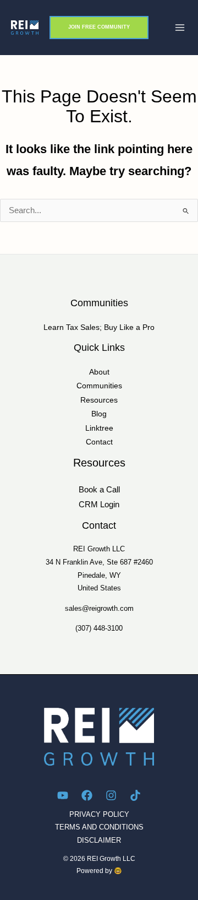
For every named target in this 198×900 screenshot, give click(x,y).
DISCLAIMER (99, 840)
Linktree (99, 428)
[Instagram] (111, 795)
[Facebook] (86, 795)
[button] (99, 27)
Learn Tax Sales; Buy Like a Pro (99, 327)
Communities (99, 386)
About (99, 372)
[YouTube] (62, 795)
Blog (99, 414)
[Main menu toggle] (179, 27)
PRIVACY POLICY (99, 814)
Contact (99, 442)
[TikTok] (135, 795)
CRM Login (99, 504)
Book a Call (99, 489)
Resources (99, 400)
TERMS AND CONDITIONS (99, 827)
